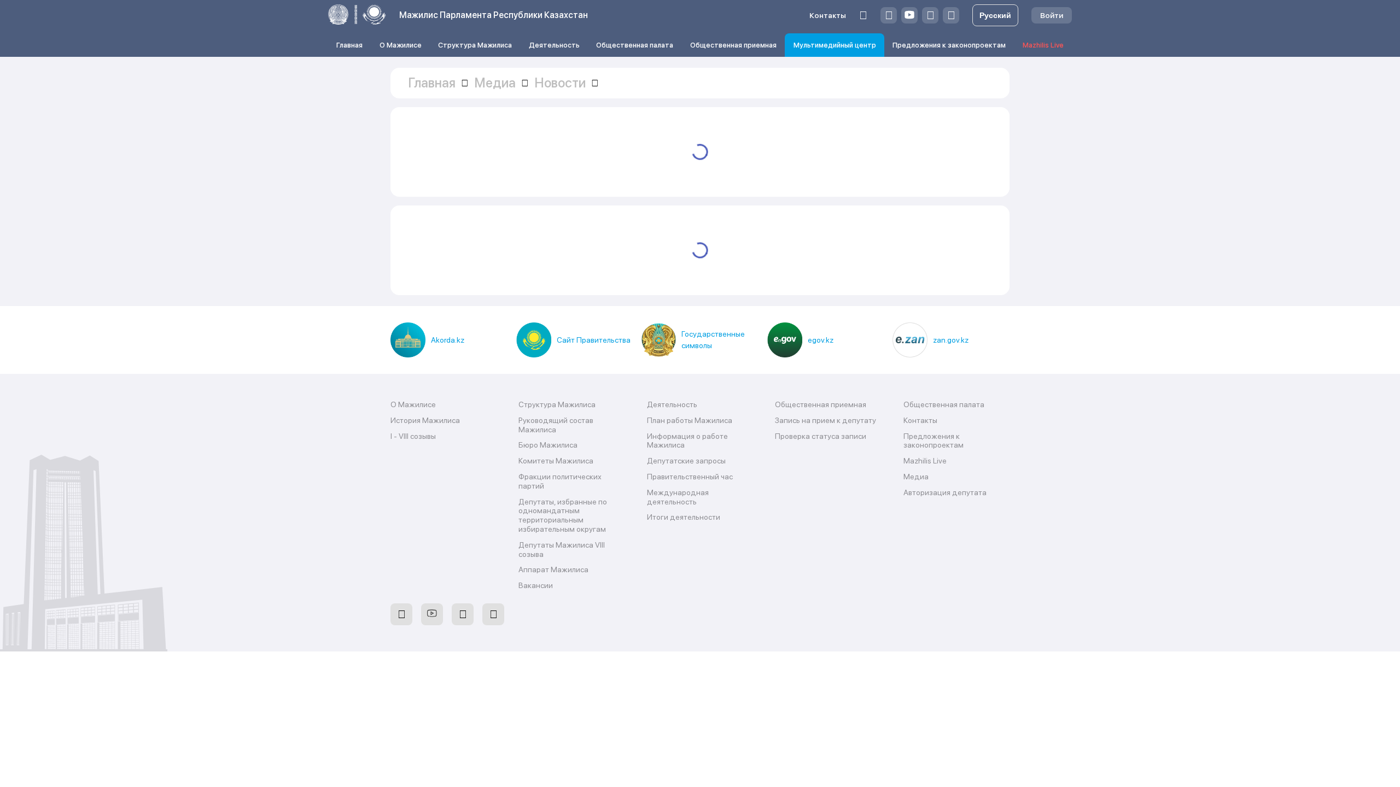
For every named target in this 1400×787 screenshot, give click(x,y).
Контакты (827, 15)
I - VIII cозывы (413, 436)
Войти (1051, 15)
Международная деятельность (678, 497)
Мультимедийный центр (835, 45)
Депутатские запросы (686, 460)
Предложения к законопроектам (949, 45)
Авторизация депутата (945, 492)
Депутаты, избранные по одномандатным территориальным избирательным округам (562, 515)
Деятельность (554, 45)
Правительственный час (690, 476)
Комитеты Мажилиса (555, 460)
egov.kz (820, 340)
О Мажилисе (401, 45)
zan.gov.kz (951, 340)
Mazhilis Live (1043, 45)
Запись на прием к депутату (825, 420)
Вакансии (535, 585)
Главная (349, 45)
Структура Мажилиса (475, 45)
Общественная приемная (733, 45)
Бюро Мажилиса (548, 445)
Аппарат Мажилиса (553, 569)
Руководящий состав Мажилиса (555, 425)
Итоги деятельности (683, 517)
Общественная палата (634, 45)
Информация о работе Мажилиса (687, 441)
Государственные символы (713, 340)
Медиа (916, 476)
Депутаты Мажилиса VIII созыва (561, 550)
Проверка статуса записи (820, 436)
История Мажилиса (425, 420)
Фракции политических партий (560, 481)
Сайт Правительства (594, 340)
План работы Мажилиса (689, 420)
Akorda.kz (447, 340)
